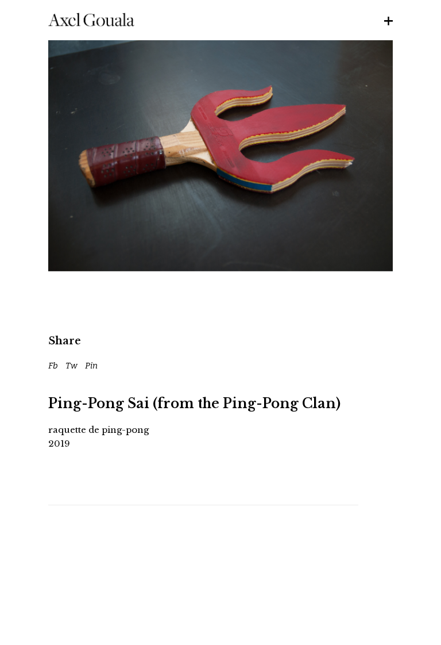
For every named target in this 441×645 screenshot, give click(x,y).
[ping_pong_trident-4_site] (220, 155)
